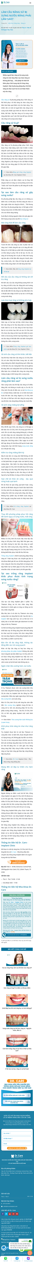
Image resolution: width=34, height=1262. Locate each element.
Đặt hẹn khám (21, 64)
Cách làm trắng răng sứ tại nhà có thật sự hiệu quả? (17, 1049)
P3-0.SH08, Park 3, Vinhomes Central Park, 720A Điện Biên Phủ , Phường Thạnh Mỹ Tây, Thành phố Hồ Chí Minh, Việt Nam (17, 1173)
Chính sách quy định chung (12, 1253)
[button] (15, 71)
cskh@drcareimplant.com (10, 1206)
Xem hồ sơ (21, 60)
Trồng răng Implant (7, 556)
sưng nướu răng (27, 446)
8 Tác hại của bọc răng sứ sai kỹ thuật (17, 1069)
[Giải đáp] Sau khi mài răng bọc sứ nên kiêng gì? (17, 1008)
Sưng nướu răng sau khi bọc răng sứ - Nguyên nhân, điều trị (17, 1029)
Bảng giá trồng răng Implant (22, 172)
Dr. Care (15, 759)
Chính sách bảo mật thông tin (26, 1253)
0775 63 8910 (6, 1203)
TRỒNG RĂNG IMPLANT (20, 1160)
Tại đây (13, 931)
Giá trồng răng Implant (21, 506)
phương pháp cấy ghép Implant (11, 651)
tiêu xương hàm (6, 699)
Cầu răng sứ (5, 100)
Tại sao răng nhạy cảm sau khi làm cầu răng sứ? (17, 968)
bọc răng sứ (24, 219)
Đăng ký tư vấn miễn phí (16, 1148)
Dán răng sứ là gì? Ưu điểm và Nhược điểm (17, 988)
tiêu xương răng (10, 705)
